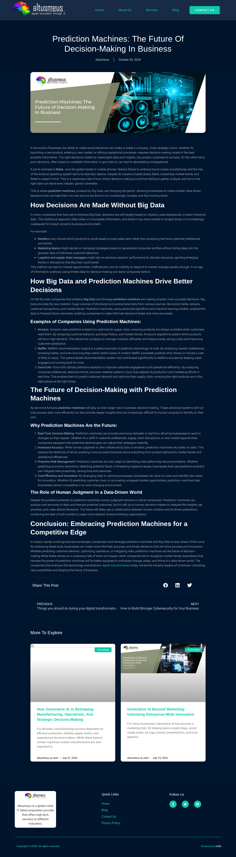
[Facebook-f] (172, 804)
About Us (124, 10)
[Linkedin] (197, 804)
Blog (176, 10)
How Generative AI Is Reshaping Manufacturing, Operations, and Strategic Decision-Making (65, 714)
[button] (165, 585)
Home (99, 10)
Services (152, 10)
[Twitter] (185, 804)
